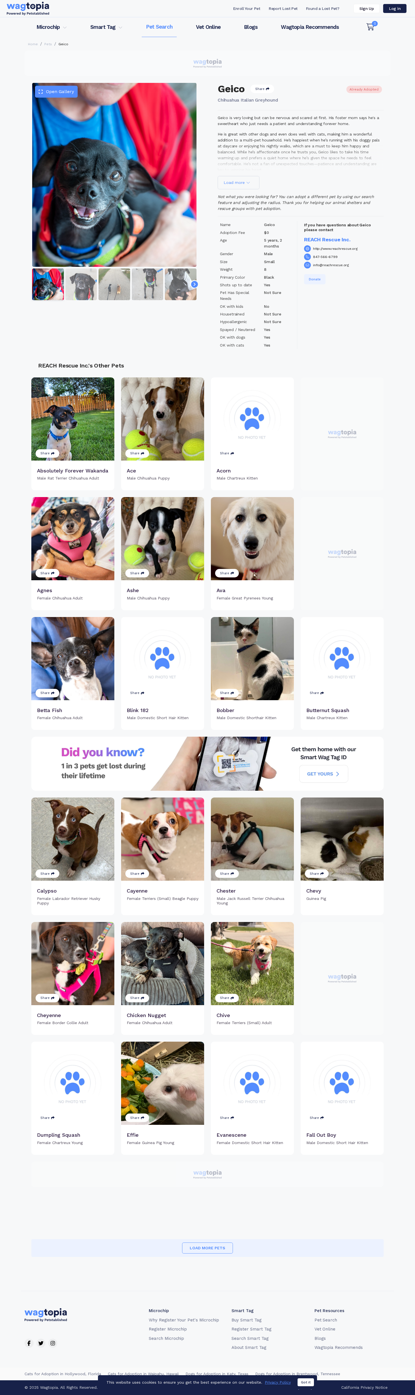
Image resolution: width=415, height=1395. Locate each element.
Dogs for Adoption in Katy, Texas (216, 1374)
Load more (235, 182)
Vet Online (208, 27)
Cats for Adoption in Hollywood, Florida (63, 1374)
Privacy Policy (278, 1382)
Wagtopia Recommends (310, 27)
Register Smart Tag (251, 1329)
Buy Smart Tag (246, 1320)
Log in (395, 8)
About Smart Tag (248, 1347)
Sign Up (366, 8)
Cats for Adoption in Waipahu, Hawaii (143, 1374)
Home (33, 44)
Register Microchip (168, 1329)
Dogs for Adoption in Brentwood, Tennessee (297, 1374)
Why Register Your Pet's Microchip (184, 1320)
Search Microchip (166, 1338)
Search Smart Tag (249, 1338)
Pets (48, 44)
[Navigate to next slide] (194, 284)
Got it (306, 1382)
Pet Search (159, 26)
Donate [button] (315, 279)
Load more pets (207, 1248)
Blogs (250, 27)
